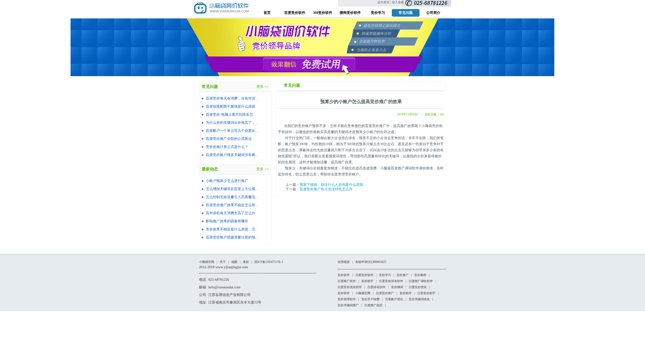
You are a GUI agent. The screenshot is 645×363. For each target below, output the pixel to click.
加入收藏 (398, 2)
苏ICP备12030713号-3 (268, 262)
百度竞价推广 (385, 293)
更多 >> (262, 86)
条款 (246, 262)
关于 (223, 262)
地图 (234, 262)
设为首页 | (384, 2)
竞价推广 (403, 275)
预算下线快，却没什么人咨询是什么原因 (331, 185)
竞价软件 (344, 275)
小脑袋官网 (206, 262)
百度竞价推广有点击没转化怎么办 (326, 189)
